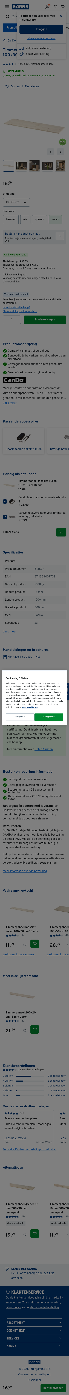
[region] (34, 697)
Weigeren (20, 717)
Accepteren (49, 717)
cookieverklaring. (30, 707)
